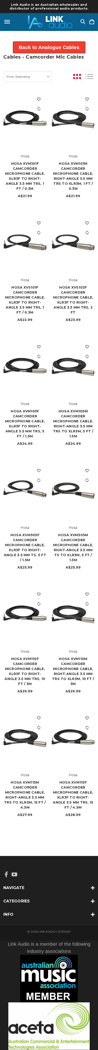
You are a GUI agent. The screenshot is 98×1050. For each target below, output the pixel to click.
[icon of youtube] (14, 874)
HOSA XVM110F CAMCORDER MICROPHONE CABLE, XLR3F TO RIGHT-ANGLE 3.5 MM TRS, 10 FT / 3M (25, 671)
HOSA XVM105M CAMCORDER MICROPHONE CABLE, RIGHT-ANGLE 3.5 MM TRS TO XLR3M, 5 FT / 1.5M (73, 423)
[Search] (82, 22)
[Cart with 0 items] (91, 22)
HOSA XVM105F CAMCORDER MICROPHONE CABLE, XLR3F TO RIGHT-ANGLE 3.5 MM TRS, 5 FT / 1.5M (25, 423)
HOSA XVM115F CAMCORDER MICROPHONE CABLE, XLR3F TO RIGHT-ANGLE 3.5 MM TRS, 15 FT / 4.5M (73, 795)
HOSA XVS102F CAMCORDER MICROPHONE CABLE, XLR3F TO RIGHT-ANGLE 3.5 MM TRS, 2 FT (73, 300)
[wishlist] (39, 99)
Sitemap (64, 931)
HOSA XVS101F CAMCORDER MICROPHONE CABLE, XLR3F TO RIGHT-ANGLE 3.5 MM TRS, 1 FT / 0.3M (25, 300)
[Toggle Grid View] (77, 76)
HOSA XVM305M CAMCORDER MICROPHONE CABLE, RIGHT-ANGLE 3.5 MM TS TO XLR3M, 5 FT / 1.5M (73, 547)
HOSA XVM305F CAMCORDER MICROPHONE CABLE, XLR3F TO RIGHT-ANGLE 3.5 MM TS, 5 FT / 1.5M (25, 547)
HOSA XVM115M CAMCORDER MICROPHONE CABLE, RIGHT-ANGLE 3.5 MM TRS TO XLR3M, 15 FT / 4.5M (25, 795)
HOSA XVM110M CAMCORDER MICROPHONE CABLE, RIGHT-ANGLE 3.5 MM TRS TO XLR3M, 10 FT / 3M (73, 671)
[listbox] (27, 76)
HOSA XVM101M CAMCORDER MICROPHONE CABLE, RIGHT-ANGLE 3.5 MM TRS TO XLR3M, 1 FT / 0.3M (73, 176)
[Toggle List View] (89, 76)
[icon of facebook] (6, 874)
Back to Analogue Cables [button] (49, 47)
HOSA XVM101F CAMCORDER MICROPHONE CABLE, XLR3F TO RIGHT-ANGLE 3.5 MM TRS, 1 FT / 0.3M (25, 176)
